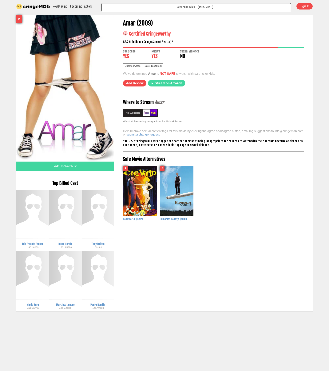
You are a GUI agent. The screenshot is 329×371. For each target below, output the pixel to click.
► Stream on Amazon (166, 83)
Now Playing (60, 6)
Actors (88, 6)
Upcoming (76, 6)
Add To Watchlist (65, 166)
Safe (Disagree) (153, 65)
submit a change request (143, 134)
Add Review (134, 83)
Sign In (304, 6)
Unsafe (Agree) (133, 65)
